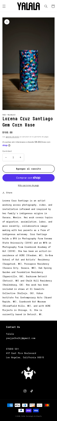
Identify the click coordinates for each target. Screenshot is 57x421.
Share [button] (9, 192)
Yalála (23, 416)
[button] (3, 6)
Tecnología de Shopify (33, 416)
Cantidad (7, 151)
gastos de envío (12, 137)
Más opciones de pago (28, 185)
